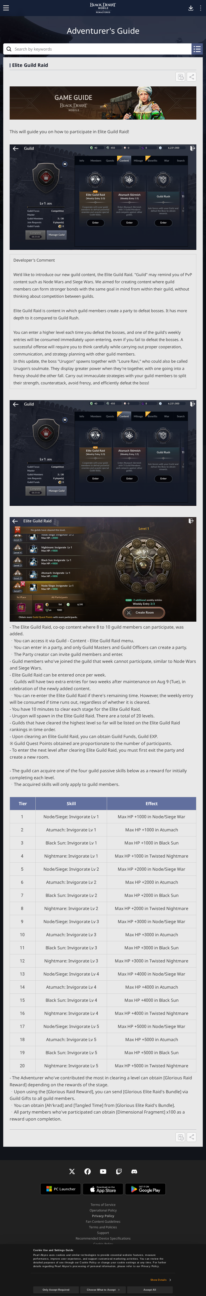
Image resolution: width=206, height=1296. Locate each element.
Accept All (150, 1290)
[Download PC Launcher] (190, 8)
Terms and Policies (103, 1227)
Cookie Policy (103, 1244)
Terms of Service (103, 1204)
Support (103, 1232)
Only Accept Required (56, 1290)
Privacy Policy (103, 1216)
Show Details (158, 1280)
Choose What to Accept (101, 1290)
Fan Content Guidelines (103, 1221)
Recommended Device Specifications (103, 1238)
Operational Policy (103, 1210)
